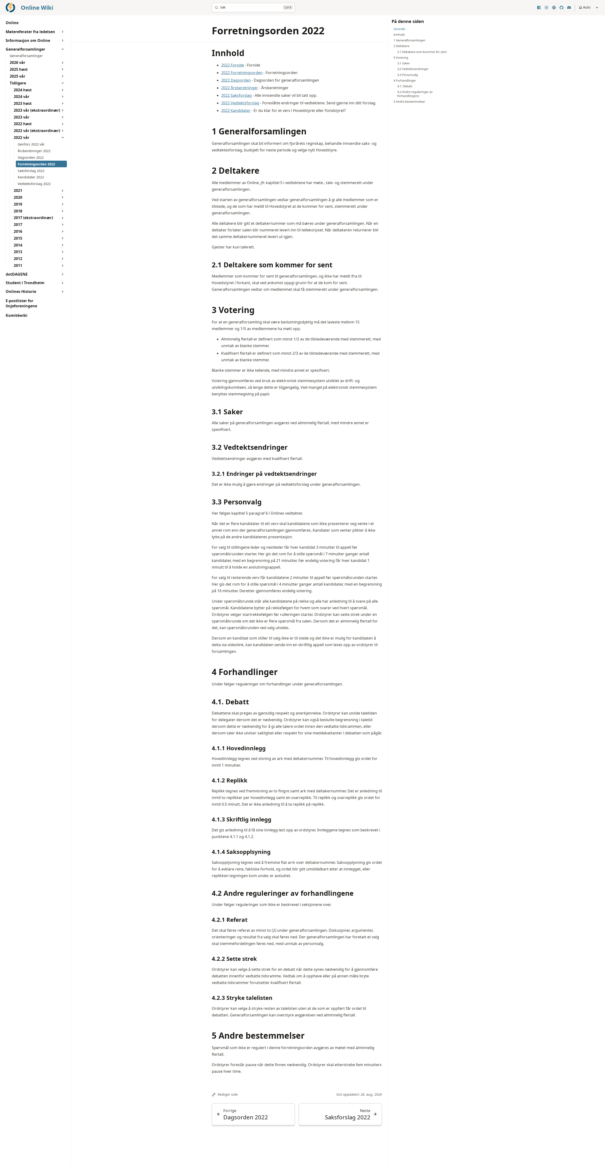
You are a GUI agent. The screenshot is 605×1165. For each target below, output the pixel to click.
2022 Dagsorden (236, 80)
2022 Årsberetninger (239, 87)
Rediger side (228, 1094)
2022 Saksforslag (236, 95)
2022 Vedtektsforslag (240, 103)
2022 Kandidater (236, 110)
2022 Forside (232, 65)
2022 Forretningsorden (242, 72)
